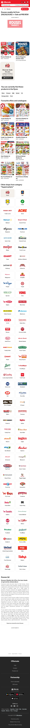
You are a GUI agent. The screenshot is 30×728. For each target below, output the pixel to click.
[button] (25, 2)
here (13, 615)
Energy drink (5, 96)
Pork (11, 96)
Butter (17, 93)
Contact (15, 668)
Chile (20, 709)
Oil (22, 93)
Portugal (15, 711)
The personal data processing (15, 724)
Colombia (24, 709)
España (3, 711)
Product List (15, 671)
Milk (13, 93)
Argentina (12, 709)
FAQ (15, 665)
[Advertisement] (15, 28)
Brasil (16, 709)
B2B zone (15, 684)
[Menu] (27, 2)
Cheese (8, 93)
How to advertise (15, 681)
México (8, 711)
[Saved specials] (22, 2)
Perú (11, 711)
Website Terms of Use (15, 721)
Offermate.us (19, 715)
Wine (3, 93)
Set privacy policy (15, 719)
